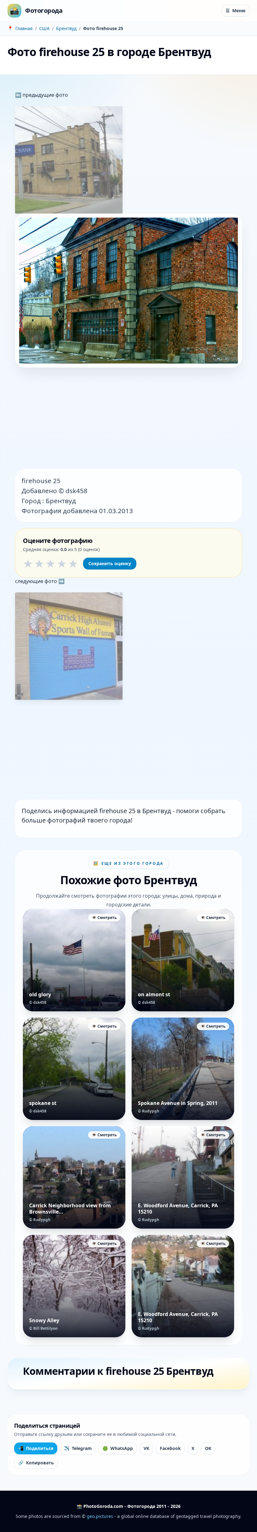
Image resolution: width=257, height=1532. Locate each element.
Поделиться (35, 1448)
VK (146, 1448)
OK (208, 1448)
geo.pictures (100, 1516)
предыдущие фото (44, 94)
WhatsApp (117, 1448)
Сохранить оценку (109, 563)
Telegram (78, 1448)
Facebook (170, 1448)
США (44, 28)
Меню (235, 10)
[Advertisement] (128, 419)
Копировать (36, 1463)
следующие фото (36, 581)
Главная (24, 28)
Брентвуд (66, 28)
